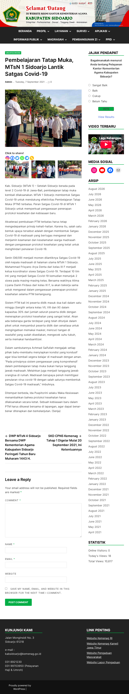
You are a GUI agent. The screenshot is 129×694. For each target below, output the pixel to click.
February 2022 (97, 478)
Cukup (96, 96)
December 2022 (98, 425)
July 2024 (94, 323)
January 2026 (97, 226)
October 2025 (97, 242)
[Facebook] (12, 158)
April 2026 (95, 210)
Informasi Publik (29, 41)
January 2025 (97, 290)
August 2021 (96, 510)
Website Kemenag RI (99, 638)
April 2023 (95, 403)
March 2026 (96, 215)
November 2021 (98, 494)
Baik (95, 90)
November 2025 (98, 237)
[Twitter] (17, 158)
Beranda (25, 31)
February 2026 (97, 221)
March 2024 (96, 344)
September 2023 (99, 376)
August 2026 (96, 188)
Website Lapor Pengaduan (103, 662)
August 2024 (96, 317)
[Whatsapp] (22, 158)
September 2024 (99, 312)
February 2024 (97, 349)
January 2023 (97, 419)
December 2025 (98, 231)
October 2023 (97, 371)
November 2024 (98, 301)
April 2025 (95, 274)
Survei (85, 32)
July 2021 (94, 516)
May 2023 (94, 398)
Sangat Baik (100, 85)
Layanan (64, 32)
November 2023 (98, 366)
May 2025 (94, 269)
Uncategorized (13, 53)
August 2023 (96, 382)
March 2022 (96, 473)
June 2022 (95, 457)
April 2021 (94, 532)
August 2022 (96, 446)
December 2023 (98, 360)
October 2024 (97, 307)
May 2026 (94, 205)
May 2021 (94, 527)
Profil (44, 32)
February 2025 (97, 285)
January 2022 (97, 484)
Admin (8, 81)
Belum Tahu (99, 101)
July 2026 (94, 194)
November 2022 (98, 430)
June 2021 (94, 521)
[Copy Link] (32, 158)
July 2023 (94, 387)
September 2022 (99, 441)
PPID (112, 41)
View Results (106, 117)
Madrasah (59, 41)
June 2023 (95, 392)
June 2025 (95, 264)
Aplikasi (104, 32)
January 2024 (97, 355)
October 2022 (97, 435)
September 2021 (98, 505)
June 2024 (95, 328)
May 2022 (94, 462)
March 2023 (96, 408)
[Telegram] (27, 158)
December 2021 (98, 489)
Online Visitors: (98, 550)
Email (10, 559)
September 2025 (99, 247)
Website (10, 573)
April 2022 (95, 467)
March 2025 (96, 280)
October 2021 (97, 500)
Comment (13, 500)
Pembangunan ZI (87, 41)
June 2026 (95, 199)
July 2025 (94, 258)
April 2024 (95, 339)
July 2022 (94, 451)
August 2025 (96, 253)
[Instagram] (7, 158)
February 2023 (97, 414)
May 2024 (94, 333)
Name (10, 544)
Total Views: (96, 561)
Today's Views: (98, 556)
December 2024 (98, 296)
